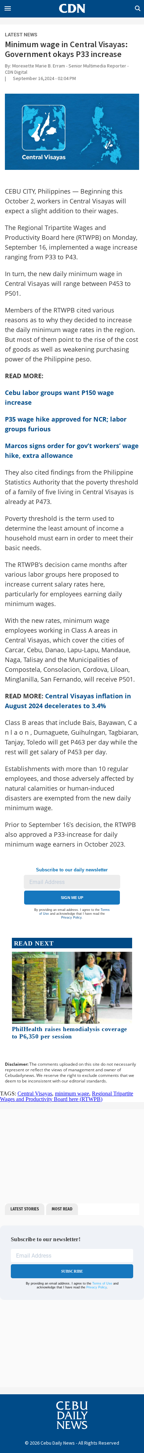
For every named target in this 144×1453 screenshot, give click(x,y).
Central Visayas (34, 1093)
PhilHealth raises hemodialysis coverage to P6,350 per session (69, 1033)
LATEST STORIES (24, 1209)
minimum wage (72, 1093)
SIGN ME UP (72, 897)
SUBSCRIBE (72, 1271)
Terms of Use (102, 1283)
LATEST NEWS (21, 34)
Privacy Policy (71, 917)
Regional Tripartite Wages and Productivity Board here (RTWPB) (66, 1096)
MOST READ (62, 1209)
